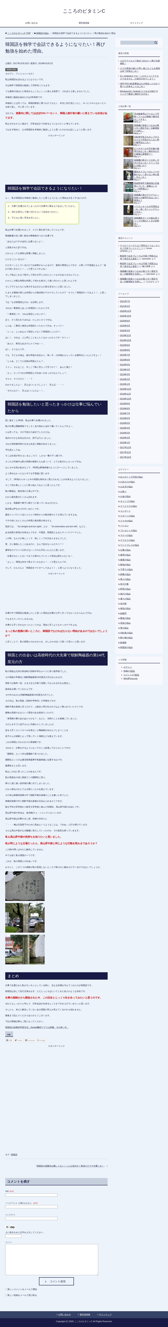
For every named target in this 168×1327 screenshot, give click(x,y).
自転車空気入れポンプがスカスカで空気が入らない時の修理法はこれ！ (146, 140)
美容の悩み (125, 623)
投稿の (129, 671)
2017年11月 (125, 452)
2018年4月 (125, 428)
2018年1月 (125, 442)
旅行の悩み (125, 594)
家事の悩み (125, 574)
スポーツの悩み (127, 516)
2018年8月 (125, 408)
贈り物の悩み (126, 638)
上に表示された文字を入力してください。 (25, 1232)
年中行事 (124, 584)
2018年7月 (125, 413)
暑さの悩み (125, 599)
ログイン (128, 667)
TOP (19, 33)
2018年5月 (125, 423)
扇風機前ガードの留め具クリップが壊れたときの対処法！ (146, 221)
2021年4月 (125, 306)
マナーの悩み (126, 535)
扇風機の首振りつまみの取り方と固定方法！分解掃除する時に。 (146, 128)
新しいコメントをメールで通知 (22, 1289)
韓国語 (14, 1155)
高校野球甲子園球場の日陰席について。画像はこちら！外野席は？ (146, 186)
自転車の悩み (126, 633)
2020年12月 (125, 311)
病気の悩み (125, 608)
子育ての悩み (126, 569)
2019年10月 (125, 340)
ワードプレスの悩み (129, 545)
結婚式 (123, 613)
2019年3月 (125, 374)
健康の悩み (125, 560)
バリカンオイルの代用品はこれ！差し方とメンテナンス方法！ (146, 209)
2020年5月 (125, 326)
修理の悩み (125, 555)
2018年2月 (125, 438)
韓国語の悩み (11, 69)
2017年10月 (125, 457)
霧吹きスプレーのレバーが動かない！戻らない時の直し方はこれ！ (146, 174)
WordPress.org (130, 678)
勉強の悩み (125, 565)
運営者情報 (84, 23)
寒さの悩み (125, 579)
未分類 (123, 603)
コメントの (131, 675)
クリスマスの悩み (128, 506)
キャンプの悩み (127, 501)
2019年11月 (125, 335)
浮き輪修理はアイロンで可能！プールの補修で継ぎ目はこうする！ (146, 116)
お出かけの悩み (127, 482)
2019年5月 (125, 365)
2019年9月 (125, 345)
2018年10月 (125, 399)
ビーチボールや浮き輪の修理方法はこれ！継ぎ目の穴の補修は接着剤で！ (146, 151)
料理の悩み (125, 589)
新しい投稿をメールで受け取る (22, 1295)
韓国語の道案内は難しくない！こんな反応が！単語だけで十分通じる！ (70, 1166)
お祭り (123, 491)
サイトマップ (136, 23)
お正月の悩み (126, 487)
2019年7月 (125, 355)
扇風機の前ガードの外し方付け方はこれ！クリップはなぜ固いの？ (146, 163)
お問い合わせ (31, 23)
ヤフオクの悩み (127, 540)
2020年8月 (125, 321)
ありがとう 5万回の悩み (131, 477)
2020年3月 (125, 330)
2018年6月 (125, 418)
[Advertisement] (56, 154)
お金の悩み (125, 496)
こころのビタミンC (84, 11)
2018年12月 (125, 389)
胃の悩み (124, 628)
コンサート (125, 511)
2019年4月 (125, 369)
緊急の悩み (125, 618)
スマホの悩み (126, 521)
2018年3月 (125, 433)
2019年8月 (125, 350)
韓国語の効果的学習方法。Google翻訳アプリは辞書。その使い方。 (37, 1027)
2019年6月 (125, 360)
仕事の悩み (125, 550)
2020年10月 (125, 316)
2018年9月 (125, 404)
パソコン (124, 526)
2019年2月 (125, 379)
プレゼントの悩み (128, 530)
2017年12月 (125, 447)
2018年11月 (125, 394)
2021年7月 (125, 301)
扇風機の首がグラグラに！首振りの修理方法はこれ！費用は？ (146, 198)
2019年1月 (125, 384)
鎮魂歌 (123, 642)
